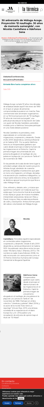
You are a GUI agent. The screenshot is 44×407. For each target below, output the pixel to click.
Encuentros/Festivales (13, 80)
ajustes (21, 398)
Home (4, 38)
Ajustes (29, 403)
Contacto (5, 386)
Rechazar (18, 403)
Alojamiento (6, 388)
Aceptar (7, 403)
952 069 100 (22, 3)
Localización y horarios (10, 383)
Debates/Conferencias (18, 38)
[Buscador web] (40, 10)
